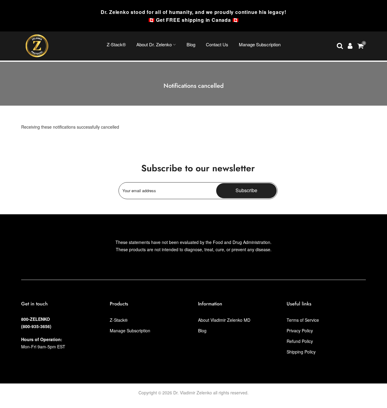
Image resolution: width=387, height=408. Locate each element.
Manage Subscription (260, 44)
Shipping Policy (301, 352)
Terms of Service (303, 320)
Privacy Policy (300, 330)
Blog (191, 44)
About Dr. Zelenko (154, 44)
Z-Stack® (116, 44)
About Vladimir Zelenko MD (224, 320)
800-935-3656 (36, 326)
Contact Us (217, 44)
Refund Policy (300, 341)
